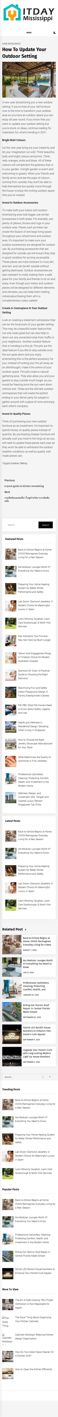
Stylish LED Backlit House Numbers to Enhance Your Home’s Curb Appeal (37, 1031)
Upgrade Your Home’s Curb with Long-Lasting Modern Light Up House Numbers (37, 1053)
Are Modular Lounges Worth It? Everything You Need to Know (38, 964)
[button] (55, 33)
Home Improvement (11, 44)
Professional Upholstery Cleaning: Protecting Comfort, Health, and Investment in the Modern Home (37, 989)
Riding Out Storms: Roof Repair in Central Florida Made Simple (36, 1008)
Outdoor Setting (19, 463)
